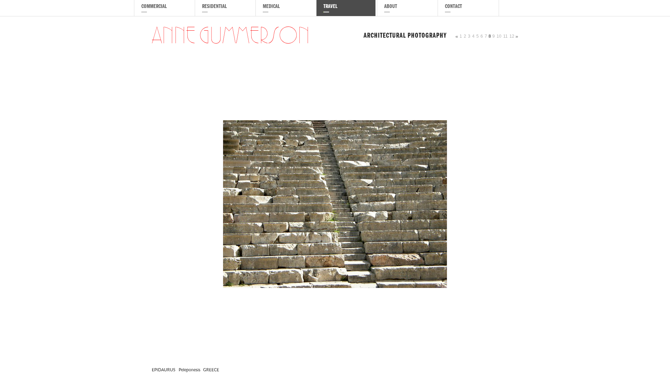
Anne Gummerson (231, 36)
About (390, 7)
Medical (271, 7)
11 (505, 36)
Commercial (154, 7)
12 (511, 36)
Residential (214, 7)
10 (499, 36)
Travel (330, 7)
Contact (453, 7)
